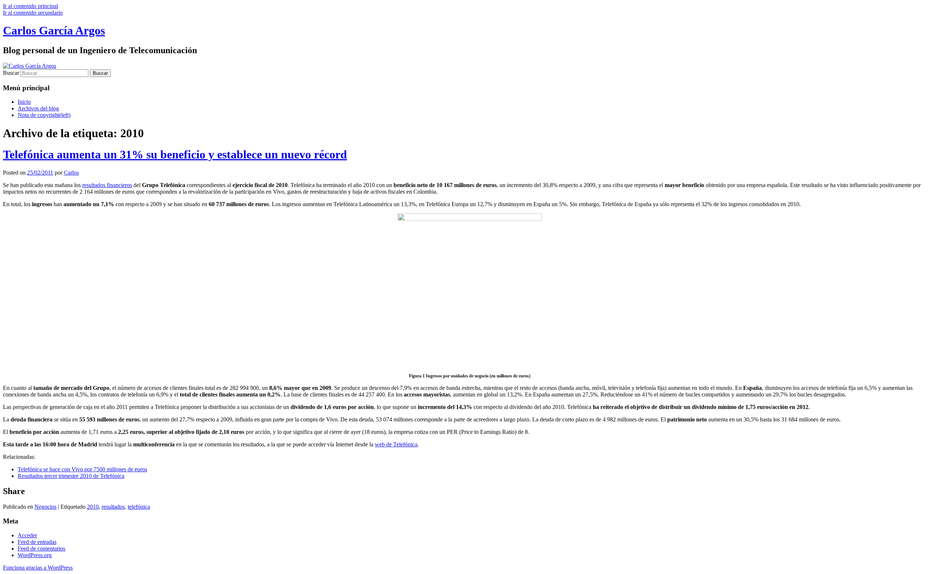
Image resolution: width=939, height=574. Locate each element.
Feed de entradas (37, 542)
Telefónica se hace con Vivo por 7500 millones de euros (82, 469)
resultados (113, 507)
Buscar (11, 73)
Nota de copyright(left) (44, 115)
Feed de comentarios (41, 548)
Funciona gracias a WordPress (38, 567)
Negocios (45, 507)
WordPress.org (35, 555)
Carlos (71, 172)
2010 (93, 507)
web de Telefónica (396, 444)
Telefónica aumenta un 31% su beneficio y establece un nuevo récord (175, 154)
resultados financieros (107, 185)
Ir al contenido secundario (33, 13)
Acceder (27, 535)
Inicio (24, 102)
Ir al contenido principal (30, 6)
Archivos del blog (38, 108)
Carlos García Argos (54, 30)
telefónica (139, 507)
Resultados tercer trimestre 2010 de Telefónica (71, 476)
